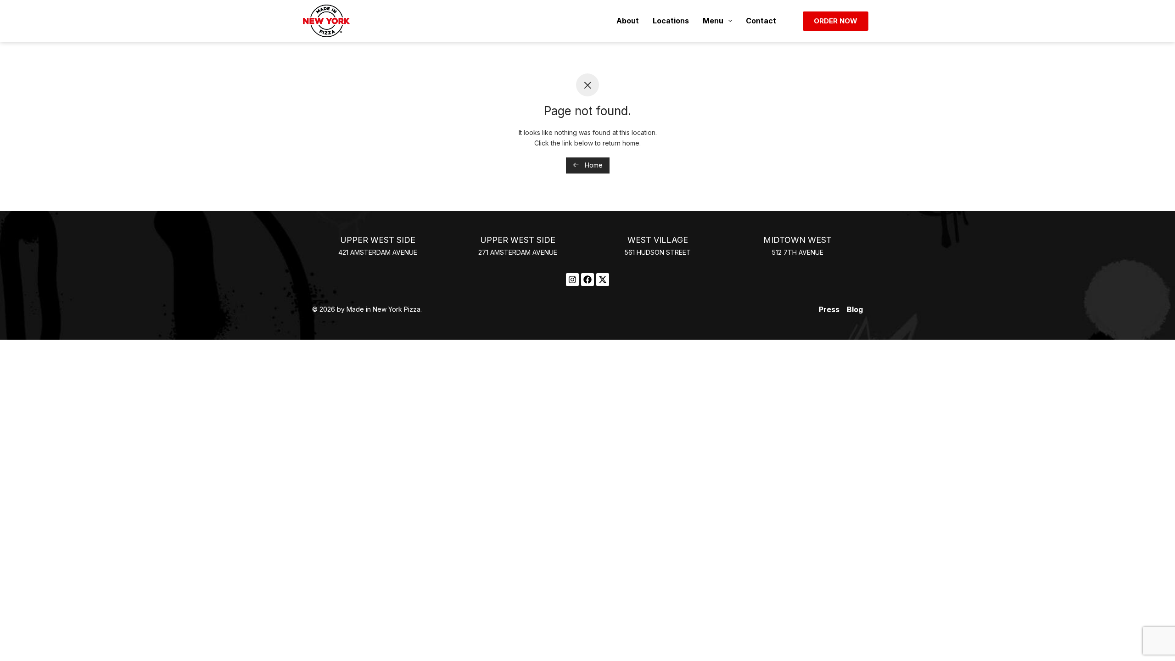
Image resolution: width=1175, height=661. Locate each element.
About (627, 20)
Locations (671, 20)
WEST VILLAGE (657, 240)
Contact (761, 20)
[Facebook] (587, 279)
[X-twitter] (602, 279)
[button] (717, 21)
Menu (713, 20)
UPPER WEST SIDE (377, 240)
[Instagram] (572, 279)
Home (593, 165)
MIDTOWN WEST (797, 240)
